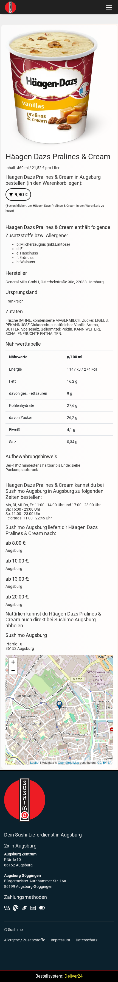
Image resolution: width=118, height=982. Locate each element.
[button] (107, 7)
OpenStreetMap (68, 762)
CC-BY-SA (104, 762)
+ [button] (13, 662)
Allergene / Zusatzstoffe (24, 940)
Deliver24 (73, 976)
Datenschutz (86, 940)
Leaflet (34, 762)
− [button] (13, 670)
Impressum (60, 940)
